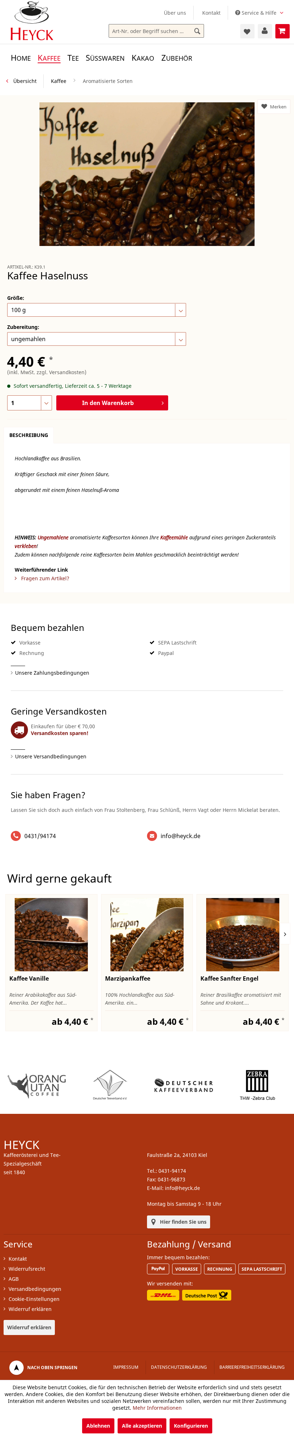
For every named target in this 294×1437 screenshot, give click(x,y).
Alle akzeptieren (142, 1425)
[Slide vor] (285, 933)
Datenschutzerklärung (179, 1367)
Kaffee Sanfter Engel (229, 978)
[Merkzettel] (247, 31)
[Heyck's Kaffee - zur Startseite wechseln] (32, 20)
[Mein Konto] (265, 31)
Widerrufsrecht (27, 1268)
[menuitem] (175, 13)
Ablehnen (98, 1425)
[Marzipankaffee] (147, 934)
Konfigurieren (191, 1425)
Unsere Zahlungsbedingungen (52, 672)
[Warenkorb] (282, 31)
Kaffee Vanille (29, 978)
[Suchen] (197, 31)
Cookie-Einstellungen (34, 1299)
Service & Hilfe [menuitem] (259, 12)
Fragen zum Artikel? (44, 578)
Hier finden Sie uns (183, 1221)
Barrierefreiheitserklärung (252, 1367)
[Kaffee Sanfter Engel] (242, 934)
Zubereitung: (23, 327)
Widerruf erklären (30, 1309)
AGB (14, 1278)
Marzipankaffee (127, 978)
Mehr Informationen (157, 1407)
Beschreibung (28, 435)
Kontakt (211, 12)
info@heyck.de (180, 836)
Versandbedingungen (35, 1288)
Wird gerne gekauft (59, 878)
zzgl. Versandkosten (61, 372)
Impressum (125, 1367)
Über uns (175, 12)
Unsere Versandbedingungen (50, 756)
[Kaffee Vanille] (51, 934)
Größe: (15, 297)
